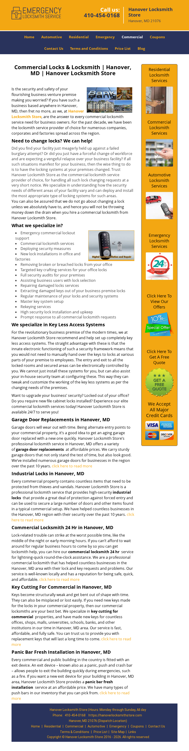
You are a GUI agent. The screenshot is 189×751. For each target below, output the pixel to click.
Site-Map (118, 732)
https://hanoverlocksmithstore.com (115, 715)
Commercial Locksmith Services (159, 127)
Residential (79, 37)
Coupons (157, 37)
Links (132, 732)
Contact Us (53, 48)
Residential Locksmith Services (159, 75)
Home (29, 37)
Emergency (105, 37)
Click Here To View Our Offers (159, 301)
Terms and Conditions (89, 48)
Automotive (51, 37)
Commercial (132, 37)
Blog (141, 48)
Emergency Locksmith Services (159, 240)
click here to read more (72, 466)
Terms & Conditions (74, 732)
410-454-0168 (102, 15)
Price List (123, 48)
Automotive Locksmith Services (159, 180)
